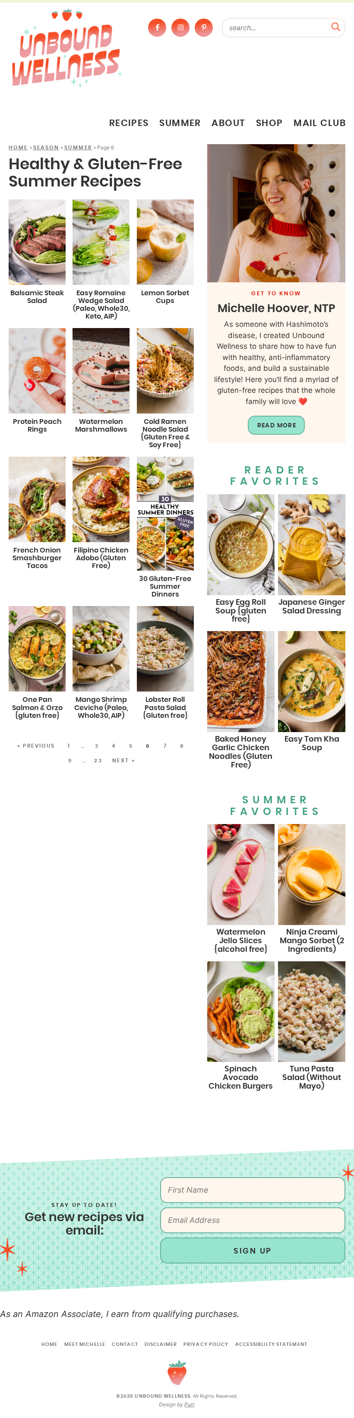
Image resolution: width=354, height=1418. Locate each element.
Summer (180, 123)
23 (98, 760)
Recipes (129, 123)
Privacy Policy (205, 1344)
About (228, 123)
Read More (277, 426)
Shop (269, 123)
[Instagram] (180, 28)
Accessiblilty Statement (271, 1344)
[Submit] (336, 26)
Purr (189, 1404)
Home (18, 147)
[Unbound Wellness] (67, 48)
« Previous (36, 745)
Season (46, 147)
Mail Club (320, 123)
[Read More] (276, 213)
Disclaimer (161, 1344)
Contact (125, 1344)
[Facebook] (157, 28)
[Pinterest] (204, 28)
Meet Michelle (84, 1344)
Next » (123, 760)
